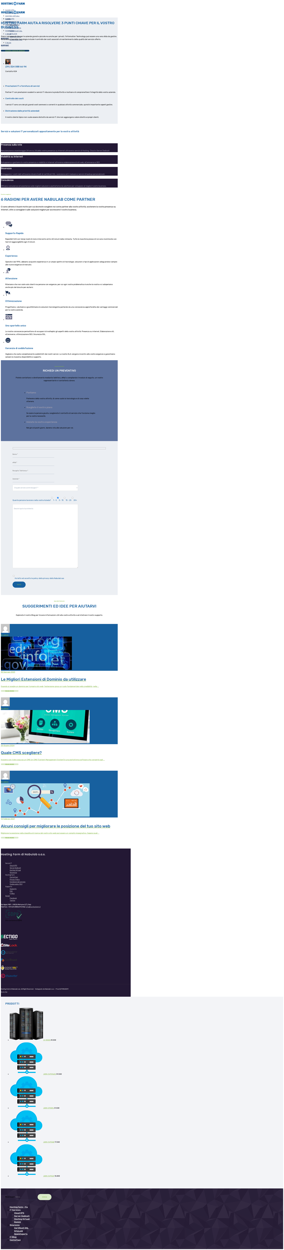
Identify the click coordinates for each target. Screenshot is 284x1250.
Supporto (13, 889)
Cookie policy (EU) (16, 884)
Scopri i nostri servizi (15, 50)
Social (7, 896)
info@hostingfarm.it (33, 907)
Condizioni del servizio (17, 882)
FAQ (11, 891)
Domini (17, 1222)
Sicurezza (9, 31)
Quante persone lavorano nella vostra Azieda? (32, 500)
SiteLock (13, 34)
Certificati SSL (16, 31)
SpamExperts (21, 1234)
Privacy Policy (15, 880)
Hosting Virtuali (15, 870)
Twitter (12, 901)
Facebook (13, 898)
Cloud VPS (9, 10)
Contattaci (14, 877)
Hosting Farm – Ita (19, 1207)
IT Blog (8, 43)
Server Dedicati (15, 868)
